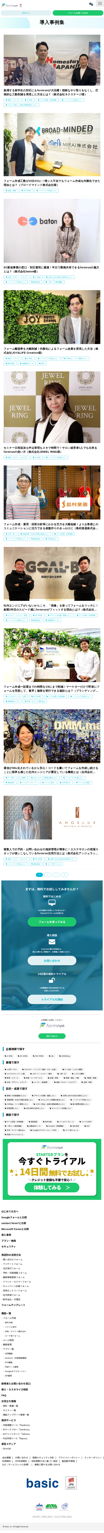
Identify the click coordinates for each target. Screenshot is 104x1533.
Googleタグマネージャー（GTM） (45, 1130)
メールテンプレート (29, 783)
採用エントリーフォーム (15, 1290)
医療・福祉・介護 (72, 1078)
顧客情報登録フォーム (14, 1277)
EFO (42, 363)
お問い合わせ (52, 961)
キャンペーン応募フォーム (16, 1286)
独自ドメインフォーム (15, 1134)
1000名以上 (52, 539)
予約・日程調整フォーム (15, 1272)
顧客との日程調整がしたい (16, 1095)
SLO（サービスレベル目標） (16, 1464)
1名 (52, 1056)
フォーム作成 (9, 1317)
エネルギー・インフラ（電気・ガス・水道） (40, 1069)
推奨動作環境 (68, 1461)
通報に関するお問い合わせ (47, 1464)
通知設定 (36, 282)
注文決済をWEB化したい (35, 1108)
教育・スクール (13, 100)
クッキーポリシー (93, 1457)
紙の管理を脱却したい (81, 1104)
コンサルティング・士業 (17, 696)
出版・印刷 (88, 1082)
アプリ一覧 (8, 1349)
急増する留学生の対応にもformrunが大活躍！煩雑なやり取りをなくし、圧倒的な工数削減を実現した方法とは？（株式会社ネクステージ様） (51, 92)
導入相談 (91, 4)
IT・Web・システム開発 (17, 778)
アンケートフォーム (12, 1263)
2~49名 (29, 100)
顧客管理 (7, 1344)
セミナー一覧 (9, 1410)
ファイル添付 (49, 783)
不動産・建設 (91, 1078)
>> (64, 874)
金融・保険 (12, 191)
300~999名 (39, 1056)
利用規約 (6, 1461)
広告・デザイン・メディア (17, 277)
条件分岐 (11, 363)
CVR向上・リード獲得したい (76, 358)
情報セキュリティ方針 (43, 1457)
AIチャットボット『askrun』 (17, 1433)
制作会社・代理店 (11, 1299)
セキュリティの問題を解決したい (45, 778)
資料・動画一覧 (10, 1405)
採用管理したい (12, 1108)
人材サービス (12, 1069)
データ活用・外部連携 (48, 100)
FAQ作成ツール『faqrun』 (16, 1438)
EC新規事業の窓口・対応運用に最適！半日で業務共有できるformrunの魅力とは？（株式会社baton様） (51, 269)
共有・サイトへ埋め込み (36, 701)
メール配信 (8, 1340)
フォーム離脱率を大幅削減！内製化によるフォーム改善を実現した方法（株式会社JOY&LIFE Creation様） (51, 350)
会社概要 (6, 1457)
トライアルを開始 (52, 999)
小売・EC (11, 534)
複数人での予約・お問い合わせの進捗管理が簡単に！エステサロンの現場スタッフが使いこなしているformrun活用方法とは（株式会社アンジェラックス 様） (51, 851)
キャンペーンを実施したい (61, 1108)
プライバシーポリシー (69, 1457)
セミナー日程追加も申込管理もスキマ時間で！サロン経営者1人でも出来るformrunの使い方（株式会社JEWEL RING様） (50, 449)
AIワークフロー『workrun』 (17, 1429)
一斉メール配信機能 (55, 282)
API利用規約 (21, 1461)
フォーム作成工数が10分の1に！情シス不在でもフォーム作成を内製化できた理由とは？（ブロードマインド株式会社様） (52, 182)
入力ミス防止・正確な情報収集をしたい (22, 105)
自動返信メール (27, 363)
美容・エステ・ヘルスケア (17, 458)
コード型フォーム (54, 864)
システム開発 (79, 1073)
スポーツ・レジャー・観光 (17, 615)
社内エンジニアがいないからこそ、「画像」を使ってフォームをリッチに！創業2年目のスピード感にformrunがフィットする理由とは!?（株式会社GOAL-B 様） (51, 608)
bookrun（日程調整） (56, 1126)
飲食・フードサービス (34, 1078)
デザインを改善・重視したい (60, 615)
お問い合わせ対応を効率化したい (60, 277)
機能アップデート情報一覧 (16, 1414)
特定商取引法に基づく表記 (44, 1461)
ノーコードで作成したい (73, 100)
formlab (7, 1448)
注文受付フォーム (11, 1268)
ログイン (26, 13)
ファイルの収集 (84, 783)
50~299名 (27, 191)
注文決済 (75, 1126)
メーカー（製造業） (41, 1082)
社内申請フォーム (11, 1294)
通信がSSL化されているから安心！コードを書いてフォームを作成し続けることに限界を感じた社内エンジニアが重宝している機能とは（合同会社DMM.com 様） (51, 770)
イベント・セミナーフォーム (17, 1281)
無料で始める (52, 1036)
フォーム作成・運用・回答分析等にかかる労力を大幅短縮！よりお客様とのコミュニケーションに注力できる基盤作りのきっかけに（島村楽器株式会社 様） (51, 526)
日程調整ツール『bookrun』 (17, 1425)
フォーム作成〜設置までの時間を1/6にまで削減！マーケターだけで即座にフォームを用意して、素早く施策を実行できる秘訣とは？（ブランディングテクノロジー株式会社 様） (52, 689)
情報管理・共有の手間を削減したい (36, 534)
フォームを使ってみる (78, 13)
